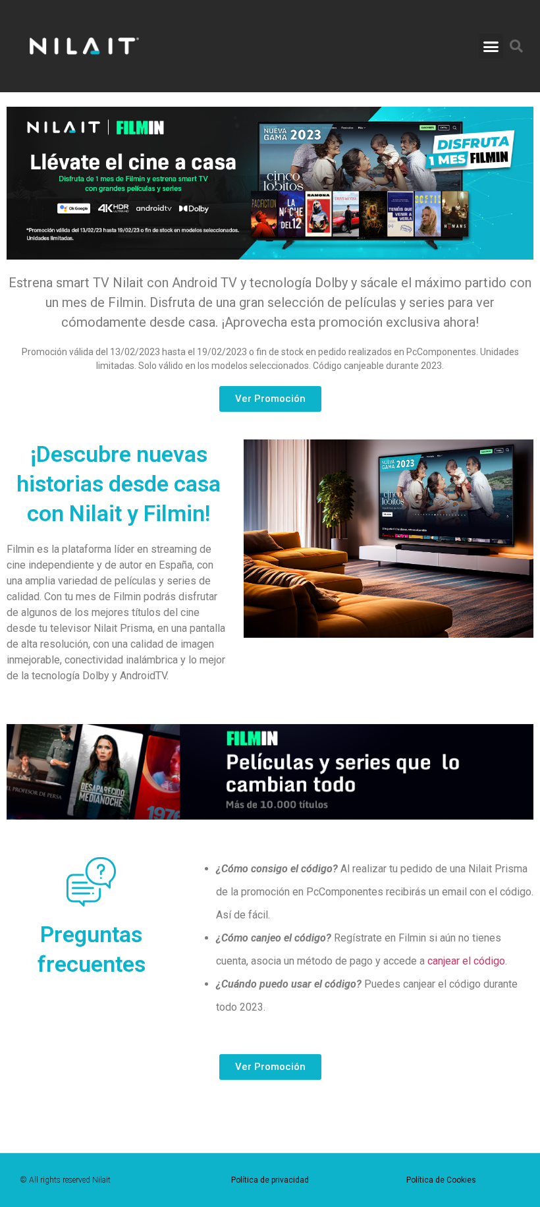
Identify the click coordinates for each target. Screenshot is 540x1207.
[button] (491, 46)
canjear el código (466, 961)
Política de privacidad (270, 1180)
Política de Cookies (441, 1180)
